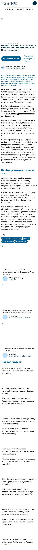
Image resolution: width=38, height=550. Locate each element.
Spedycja (10, 9)
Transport (19, 9)
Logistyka (28, 9)
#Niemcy (26, 238)
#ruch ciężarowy (8, 241)
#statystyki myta (21, 241)
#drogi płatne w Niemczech (11, 238)
